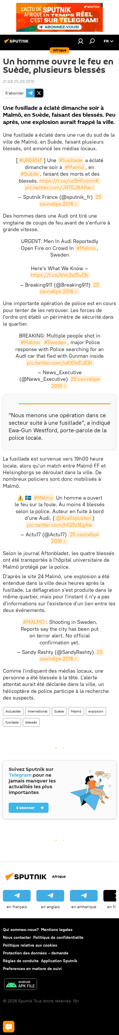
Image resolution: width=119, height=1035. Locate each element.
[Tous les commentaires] (8, 1026)
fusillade (11, 722)
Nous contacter (17, 937)
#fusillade (70, 160)
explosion (95, 711)
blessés (31, 722)
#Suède (30, 173)
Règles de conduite (21, 960)
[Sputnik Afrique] (17, 43)
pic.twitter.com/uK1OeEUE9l (59, 362)
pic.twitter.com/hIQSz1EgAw (59, 525)
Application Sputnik (59, 960)
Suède (59, 711)
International (37, 711)
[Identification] (80, 41)
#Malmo (86, 248)
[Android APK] (20, 984)
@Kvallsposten (73, 518)
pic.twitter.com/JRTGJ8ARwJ (59, 187)
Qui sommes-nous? (21, 929)
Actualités (13, 711)
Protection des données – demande (35, 953)
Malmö (76, 711)
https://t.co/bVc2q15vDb (59, 275)
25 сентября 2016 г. (71, 200)
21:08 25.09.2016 (18, 81)
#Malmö (74, 167)
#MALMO (34, 622)
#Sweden (55, 342)
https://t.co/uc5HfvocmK (69, 180)
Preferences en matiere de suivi (32, 968)
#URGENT (30, 160)
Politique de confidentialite (58, 937)
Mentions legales (56, 929)
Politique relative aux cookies (30, 945)
